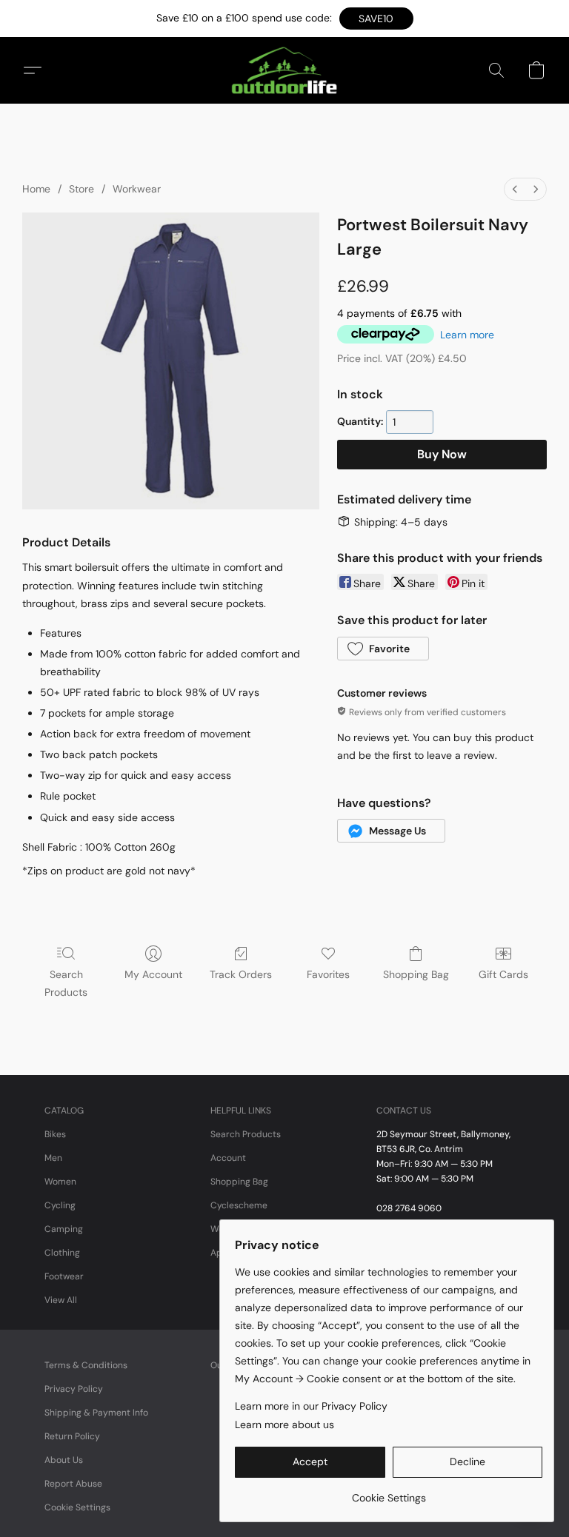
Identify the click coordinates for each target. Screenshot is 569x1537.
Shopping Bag (416, 974)
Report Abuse (73, 1484)
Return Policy (72, 1436)
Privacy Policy (73, 1389)
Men (53, 1158)
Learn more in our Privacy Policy (311, 1406)
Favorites (328, 974)
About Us (63, 1460)
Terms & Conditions (85, 1365)
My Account (153, 974)
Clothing (62, 1253)
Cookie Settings (77, 1507)
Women (60, 1182)
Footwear (64, 1276)
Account (228, 1158)
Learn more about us (284, 1424)
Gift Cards (503, 974)
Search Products (65, 983)
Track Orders (241, 974)
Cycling (60, 1205)
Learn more (467, 334)
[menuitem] (515, 189)
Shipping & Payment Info (96, 1413)
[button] (376, 18)
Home (36, 188)
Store (81, 188)
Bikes (55, 1134)
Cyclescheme (238, 1205)
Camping (63, 1229)
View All (60, 1300)
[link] (388, 1492)
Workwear (137, 188)
